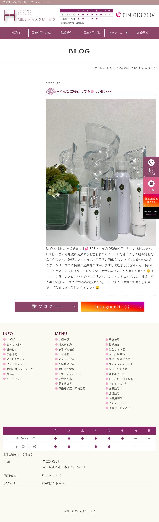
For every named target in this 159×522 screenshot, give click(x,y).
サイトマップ (14, 378)
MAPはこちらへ (53, 483)
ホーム (98, 67)
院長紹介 (66, 32)
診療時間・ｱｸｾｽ (41, 32)
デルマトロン (117, 403)
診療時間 (11, 354)
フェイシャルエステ (121, 364)
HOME (16, 32)
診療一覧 (63, 339)
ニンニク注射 (117, 373)
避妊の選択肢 (66, 369)
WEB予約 (142, 32)
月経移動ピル (66, 364)
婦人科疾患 (65, 344)
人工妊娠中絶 (117, 354)
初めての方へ (14, 344)
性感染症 (114, 344)
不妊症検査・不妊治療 (72, 388)
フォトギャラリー (17, 364)
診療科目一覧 (92, 32)
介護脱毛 (114, 393)
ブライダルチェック (70, 373)
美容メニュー (117, 32)
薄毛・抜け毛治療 (119, 359)
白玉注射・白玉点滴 (121, 378)
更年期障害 (65, 383)
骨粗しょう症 (117, 349)
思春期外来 (65, 378)
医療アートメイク (119, 408)
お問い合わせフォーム (19, 369)
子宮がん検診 (66, 349)
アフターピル (66, 359)
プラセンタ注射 (118, 369)
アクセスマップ (15, 359)
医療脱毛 (114, 388)
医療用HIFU (116, 398)
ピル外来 (63, 354)
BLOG (109, 67)
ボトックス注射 (118, 383)
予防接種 (114, 339)
